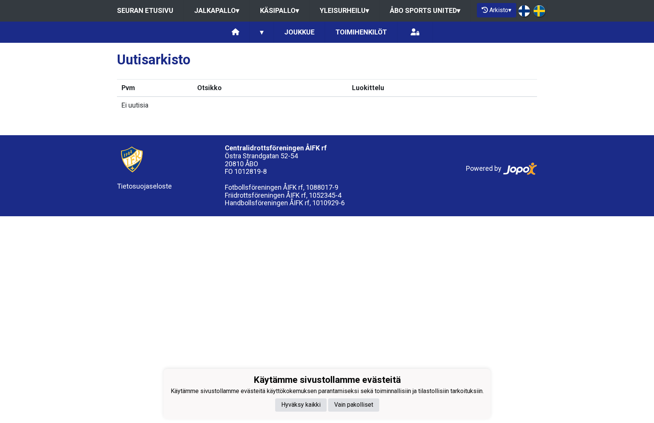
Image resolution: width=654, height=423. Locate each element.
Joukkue (299, 32)
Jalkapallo (216, 10)
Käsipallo (279, 10)
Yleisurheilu (344, 10)
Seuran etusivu (145, 10)
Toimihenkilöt (361, 32)
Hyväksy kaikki (301, 404)
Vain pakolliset (353, 404)
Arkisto (500, 10)
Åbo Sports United (425, 10)
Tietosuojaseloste (144, 186)
